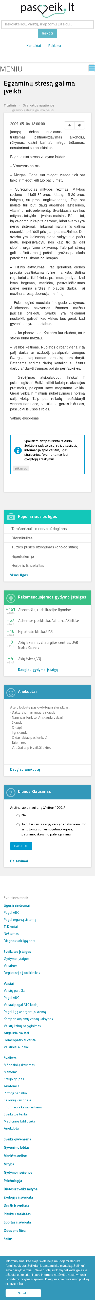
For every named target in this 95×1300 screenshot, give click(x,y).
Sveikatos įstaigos (17, 952)
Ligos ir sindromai (17, 906)
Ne (24, 815)
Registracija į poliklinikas (22, 973)
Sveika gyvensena (17, 1139)
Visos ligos (19, 575)
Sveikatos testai (16, 1114)
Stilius (8, 1239)
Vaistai (9, 984)
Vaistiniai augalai (16, 1047)
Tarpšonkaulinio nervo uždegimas (39, 528)
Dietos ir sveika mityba (20, 1189)
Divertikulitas (22, 537)
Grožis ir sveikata (16, 1206)
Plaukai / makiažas (17, 1214)
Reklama (54, 46)
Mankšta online (15, 1156)
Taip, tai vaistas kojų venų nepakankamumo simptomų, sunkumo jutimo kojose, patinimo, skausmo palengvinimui (54, 829)
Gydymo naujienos (18, 1173)
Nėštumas (11, 934)
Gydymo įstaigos (16, 959)
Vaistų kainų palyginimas (22, 1026)
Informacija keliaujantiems (23, 1107)
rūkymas (21, 468)
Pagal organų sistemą (20, 920)
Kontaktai (34, 46)
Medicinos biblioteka (19, 1121)
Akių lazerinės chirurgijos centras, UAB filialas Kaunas (48, 645)
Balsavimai (19, 861)
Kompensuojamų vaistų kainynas (28, 1019)
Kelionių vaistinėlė (17, 1100)
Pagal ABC (11, 913)
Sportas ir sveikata (17, 1222)
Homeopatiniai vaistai (20, 1040)
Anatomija (11, 1086)
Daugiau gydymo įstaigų (38, 670)
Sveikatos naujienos (38, 105)
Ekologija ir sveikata (18, 1198)
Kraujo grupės (14, 1079)
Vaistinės (10, 966)
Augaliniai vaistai (16, 1033)
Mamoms (10, 1072)
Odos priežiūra (15, 1231)
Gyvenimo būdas (16, 1148)
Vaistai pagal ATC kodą (20, 1005)
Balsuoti (21, 846)
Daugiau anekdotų (25, 770)
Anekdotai (12, 1129)
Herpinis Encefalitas (27, 565)
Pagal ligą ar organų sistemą (25, 1012)
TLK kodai (11, 927)
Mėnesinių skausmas (19, 1065)
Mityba (9, 1164)
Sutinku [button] (23, 1293)
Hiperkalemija (22, 556)
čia (21, 1284)
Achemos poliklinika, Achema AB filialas (49, 621)
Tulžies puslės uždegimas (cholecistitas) (44, 546)
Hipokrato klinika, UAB (35, 632)
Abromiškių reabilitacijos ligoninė (44, 610)
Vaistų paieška (14, 991)
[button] (25, 1284)
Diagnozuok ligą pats (19, 941)
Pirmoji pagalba (15, 1093)
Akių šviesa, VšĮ (29, 659)
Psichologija (13, 1181)
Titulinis (10, 105)
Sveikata (10, 1058)
